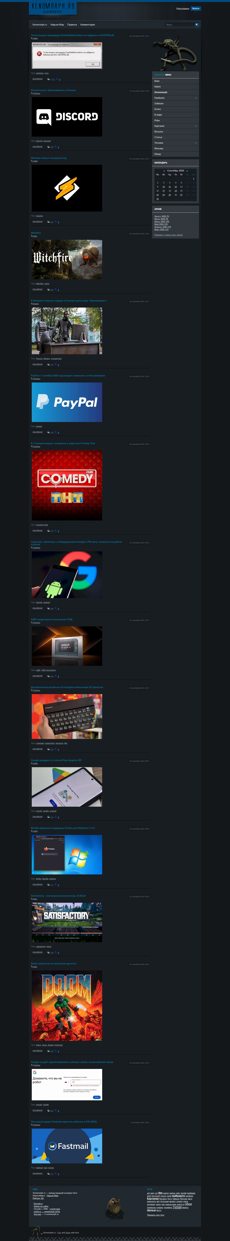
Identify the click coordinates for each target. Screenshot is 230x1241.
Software (159, 103)
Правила (72, 24)
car (156, 1193)
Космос (163, 1198)
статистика (55, 1209)
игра (185, 1201)
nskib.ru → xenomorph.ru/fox (47, 1211)
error (47, 73)
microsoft (155, 1196)
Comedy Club (42, 525)
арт (158, 1201)
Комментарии (87, 24)
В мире (36, 304)
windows (40, 73)
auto (152, 1193)
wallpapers (178, 1195)
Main (156, 81)
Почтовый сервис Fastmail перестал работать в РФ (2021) (64, 1121)
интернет (151, 1204)
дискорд (47, 141)
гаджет (179, 1201)
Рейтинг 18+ (38, 1198)
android (46, 602)
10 (164, 187)
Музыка (158, 131)
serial (169, 1196)
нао (163, 1204)
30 (157, 199)
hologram (59, 1045)
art (148, 1193)
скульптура (56, 359)
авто (190, 1199)
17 (164, 191)
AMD (38, 670)
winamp (39, 216)
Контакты (38, 1203)
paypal (39, 426)
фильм (151, 1210)
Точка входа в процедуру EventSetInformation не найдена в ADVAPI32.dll (72, 35)
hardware (191, 1193)
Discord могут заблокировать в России (53, 90)
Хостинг (37, 1214)
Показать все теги (155, 1215)
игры (35, 236)
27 (181, 195)
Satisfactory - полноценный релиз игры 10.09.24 (58, 895)
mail (45, 1168)
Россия (39, 359)
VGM (43, 670)
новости (180, 1204)
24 (164, 195)
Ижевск (46, 359)
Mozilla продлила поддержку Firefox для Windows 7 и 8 (63, 828)
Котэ (170, 1199)
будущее (164, 1201)
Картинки (153, 1198)
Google (39, 602)
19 (176, 191)
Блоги (157, 109)
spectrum (59, 743)
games (172, 1193)
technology (51, 670)
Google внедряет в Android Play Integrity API (56, 760)
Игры (157, 120)
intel (149, 1196)
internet (52, 879)
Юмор (157, 154)
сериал (159, 1207)
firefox (38, 879)
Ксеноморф (53, 8)
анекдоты (151, 1201)
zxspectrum (50, 743)
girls (178, 1193)
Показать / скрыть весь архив (168, 235)
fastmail (39, 1168)
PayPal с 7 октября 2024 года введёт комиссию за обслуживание (68, 375)
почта (51, 1168)
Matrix (157, 86)
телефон (168, 1207)
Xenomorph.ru (39, 24)
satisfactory (41, 946)
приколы (151, 1207)
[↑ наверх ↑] (114, 1221)
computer (40, 743)
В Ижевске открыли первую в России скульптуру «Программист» (69, 300)
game (46, 284)
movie (163, 1196)
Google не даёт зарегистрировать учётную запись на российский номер (72, 1062)
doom (38, 1045)
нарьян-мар (170, 1204)
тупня (177, 1207)
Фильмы (158, 148)
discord (39, 141)
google (39, 811)
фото (158, 1210)
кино (158, 1204)
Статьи (36, 93)
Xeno (68, 1232)
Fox (59, 1232)
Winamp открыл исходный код (48, 158)
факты (185, 1207)
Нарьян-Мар (57, 24)
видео (172, 1201)
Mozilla (45, 879)
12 (176, 187)
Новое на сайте (41, 1206)
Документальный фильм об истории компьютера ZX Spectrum (67, 687)
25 (170, 195)
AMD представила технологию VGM (51, 619)
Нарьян (176, 1199)
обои (188, 1204)
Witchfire (36, 233)
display (51, 1045)
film (65, 743)
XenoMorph (38, 79)
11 (170, 187)
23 (157, 195)
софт (35, 38)
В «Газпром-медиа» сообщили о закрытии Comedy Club (63, 443)
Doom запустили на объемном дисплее (53, 963)
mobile (46, 811)
